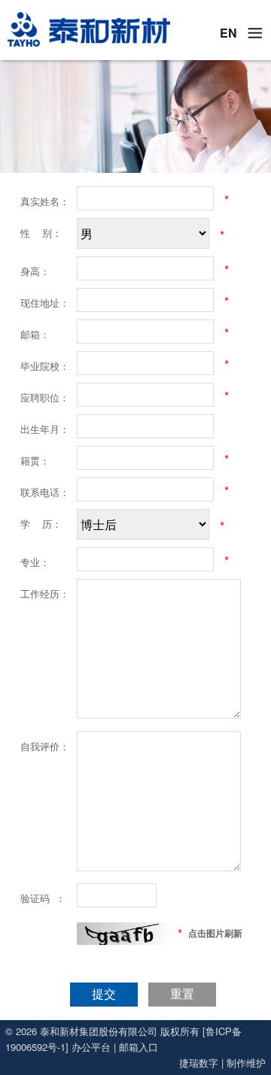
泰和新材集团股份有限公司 (98, 1031)
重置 (182, 994)
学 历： (41, 523)
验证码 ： (42, 898)
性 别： (41, 233)
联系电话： (44, 492)
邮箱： (35, 334)
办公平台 (91, 1047)
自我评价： (44, 746)
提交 (104, 994)
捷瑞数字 (198, 1062)
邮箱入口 (138, 1047)
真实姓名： (44, 201)
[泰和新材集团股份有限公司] (88, 30)
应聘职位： (44, 397)
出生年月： (44, 429)
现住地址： (44, 302)
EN (228, 32)
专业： (35, 562)
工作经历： (44, 593)
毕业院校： (44, 366)
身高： (35, 271)
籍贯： (35, 460)
